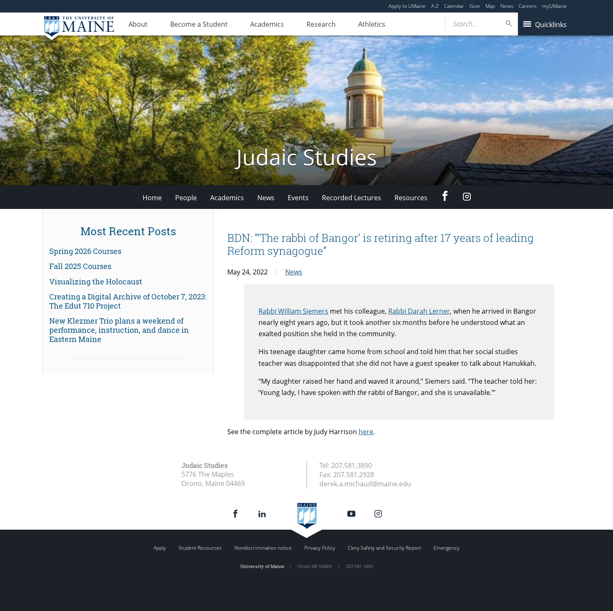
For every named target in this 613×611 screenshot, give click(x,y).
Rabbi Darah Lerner (419, 311)
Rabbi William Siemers (293, 311)
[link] (128, 251)
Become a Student (199, 24)
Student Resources (200, 547)
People (186, 197)
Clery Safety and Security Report (384, 547)
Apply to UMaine (407, 6)
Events (298, 197)
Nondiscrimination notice (263, 547)
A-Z (435, 6)
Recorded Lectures (351, 197)
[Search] (509, 23)
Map (490, 6)
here (366, 431)
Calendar (454, 6)
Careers (528, 6)
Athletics (371, 24)
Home (152, 197)
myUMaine (554, 6)
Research (321, 24)
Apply (159, 547)
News (506, 6)
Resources (410, 197)
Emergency (447, 547)
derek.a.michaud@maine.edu (365, 483)
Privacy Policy (319, 547)
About (138, 24)
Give (475, 6)
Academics (267, 24)
